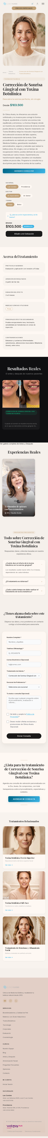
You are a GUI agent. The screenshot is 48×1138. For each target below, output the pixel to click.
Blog (4, 1053)
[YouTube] (5, 1001)
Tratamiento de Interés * (16, 671)
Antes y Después (9, 1057)
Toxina (8, 200)
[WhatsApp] (16, 1001)
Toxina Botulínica (12, 72)
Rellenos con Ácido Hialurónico (14, 1017)
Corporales (7, 1029)
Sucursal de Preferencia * (16, 682)
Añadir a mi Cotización (24, 234)
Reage (10, 204)
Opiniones (6, 1069)
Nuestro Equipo (8, 1048)
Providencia (25, 187)
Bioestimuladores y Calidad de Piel (15, 1013)
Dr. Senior (27, 196)
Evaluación (7, 1033)
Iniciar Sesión (8, 1084)
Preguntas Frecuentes (11, 1065)
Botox (19, 204)
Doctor (9, 191)
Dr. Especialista (13, 196)
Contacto (6, 1073)
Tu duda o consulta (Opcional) (18, 693)
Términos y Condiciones (32, 1131)
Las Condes (12, 187)
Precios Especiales (24, 8)
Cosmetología (8, 1037)
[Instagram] (10, 1001)
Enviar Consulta (24, 736)
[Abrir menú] (43, 4)
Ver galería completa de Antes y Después (16, 444)
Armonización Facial (10, 1061)
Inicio (4, 72)
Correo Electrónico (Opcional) (18, 660)
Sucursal (10, 183)
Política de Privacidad (15, 1131)
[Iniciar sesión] (37, 3)
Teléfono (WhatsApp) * (15, 648)
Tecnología (7, 1025)
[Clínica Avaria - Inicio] (10, 4)
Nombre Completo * (14, 637)
